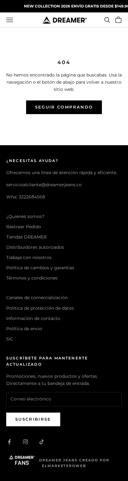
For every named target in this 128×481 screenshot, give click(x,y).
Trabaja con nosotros (29, 257)
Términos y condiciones (31, 278)
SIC (9, 339)
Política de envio (24, 328)
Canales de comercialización (37, 297)
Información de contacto (33, 318)
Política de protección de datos (40, 308)
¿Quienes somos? (25, 216)
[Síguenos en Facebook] (9, 442)
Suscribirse (33, 419)
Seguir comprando (64, 106)
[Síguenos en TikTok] (42, 442)
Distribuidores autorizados (35, 247)
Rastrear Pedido (23, 226)
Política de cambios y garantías (40, 268)
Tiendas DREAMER (26, 237)
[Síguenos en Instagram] (25, 442)
